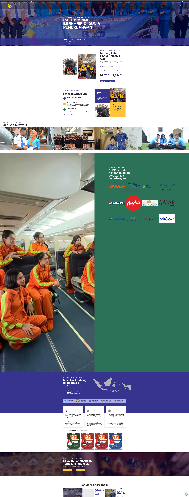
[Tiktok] (182, 1)
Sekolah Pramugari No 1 (79, 5)
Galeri (117, 5)
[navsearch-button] (180, 6)
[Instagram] (180, 1)
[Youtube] (184, 1)
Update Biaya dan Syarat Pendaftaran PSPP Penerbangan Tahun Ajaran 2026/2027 (99, 492)
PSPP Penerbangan (78, 41)
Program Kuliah (96, 5)
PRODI (90, 5)
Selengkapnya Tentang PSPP (107, 81)
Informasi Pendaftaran (123, 5)
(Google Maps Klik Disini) (79, 386)
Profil (86, 5)
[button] (67, 441)
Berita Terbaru (112, 5)
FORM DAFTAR (132, 5)
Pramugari (119, 65)
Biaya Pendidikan (105, 5)
